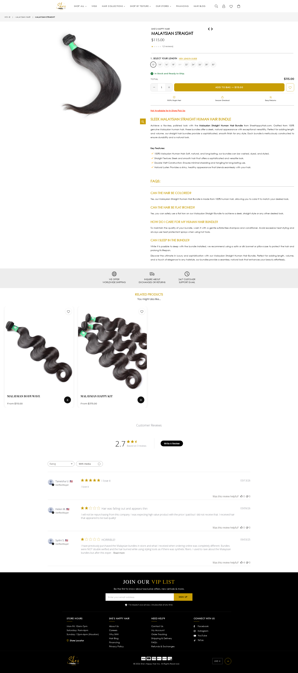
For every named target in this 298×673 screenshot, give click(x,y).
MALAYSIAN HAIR (23, 17)
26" (200, 64)
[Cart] (238, 6)
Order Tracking (159, 634)
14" (159, 64)
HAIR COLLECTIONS (113, 6)
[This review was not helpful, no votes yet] (247, 496)
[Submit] (216, 6)
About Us (114, 626)
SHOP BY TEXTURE (139, 6)
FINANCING (182, 6)
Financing (114, 642)
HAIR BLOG (199, 6)
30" (213, 64)
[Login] (223, 6)
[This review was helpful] (241, 562)
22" (186, 64)
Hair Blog (113, 638)
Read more (119, 552)
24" (193, 64)
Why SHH (114, 634)
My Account (158, 630)
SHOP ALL (79, 6)
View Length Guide (188, 58)
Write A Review (172, 443)
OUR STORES (163, 6)
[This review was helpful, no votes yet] (241, 496)
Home (7, 17)
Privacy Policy (116, 646)
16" (166, 64)
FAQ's (154, 642)
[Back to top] (228, 661)
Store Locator (77, 640)
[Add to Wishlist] (290, 87)
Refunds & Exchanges (162, 646)
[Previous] (208, 28)
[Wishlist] (231, 6)
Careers (113, 630)
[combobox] (61, 464)
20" (179, 64)
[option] (36, 357)
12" (153, 64)
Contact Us (157, 626)
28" (206, 64)
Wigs (94, 6)
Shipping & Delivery (161, 638)
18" (173, 64)
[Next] (211, 28)
